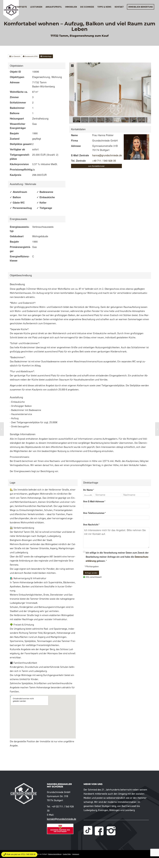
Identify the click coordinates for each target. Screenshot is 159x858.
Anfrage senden (91, 573)
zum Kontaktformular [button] (96, 166)
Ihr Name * (88, 489)
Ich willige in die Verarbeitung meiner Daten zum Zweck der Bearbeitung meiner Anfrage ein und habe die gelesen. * (117, 556)
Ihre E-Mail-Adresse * (94, 501)
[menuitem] (21, 7)
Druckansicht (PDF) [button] (31, 56)
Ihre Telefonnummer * (94, 513)
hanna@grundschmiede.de (107, 155)
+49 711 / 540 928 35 (104, 160)
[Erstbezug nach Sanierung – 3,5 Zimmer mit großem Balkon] (157, 429)
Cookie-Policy (67, 854)
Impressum (75, 854)
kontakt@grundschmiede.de (61, 818)
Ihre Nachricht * (91, 524)
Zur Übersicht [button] (15, 56)
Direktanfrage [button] (47, 56)
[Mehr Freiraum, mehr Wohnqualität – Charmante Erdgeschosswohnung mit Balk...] (2, 429)
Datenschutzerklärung (54, 854)
